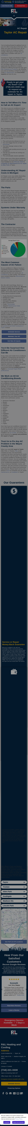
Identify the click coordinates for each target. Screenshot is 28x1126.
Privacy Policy (18, 1119)
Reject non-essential (18, 1122)
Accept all (6, 1122)
